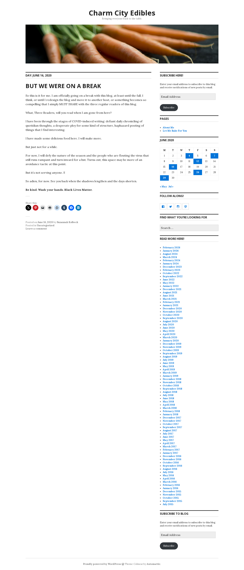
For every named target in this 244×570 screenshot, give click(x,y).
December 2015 (172, 491)
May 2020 (169, 331)
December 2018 (172, 379)
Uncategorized (45, 225)
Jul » (170, 186)
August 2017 (170, 430)
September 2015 (172, 501)
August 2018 (170, 391)
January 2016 (170, 488)
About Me (168, 127)
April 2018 (169, 404)
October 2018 (171, 385)
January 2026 (171, 250)
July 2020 (168, 324)
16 (173, 166)
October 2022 (171, 273)
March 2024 (170, 257)
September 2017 (172, 427)
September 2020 (173, 318)
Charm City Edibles (122, 13)
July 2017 (168, 433)
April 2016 (169, 478)
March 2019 (170, 372)
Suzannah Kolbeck (67, 222)
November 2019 (172, 347)
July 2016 (168, 472)
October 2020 (171, 314)
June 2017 (168, 436)
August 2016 (170, 469)
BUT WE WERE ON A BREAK (63, 86)
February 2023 (171, 270)
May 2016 (168, 475)
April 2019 (169, 369)
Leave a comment (36, 228)
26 (197, 172)
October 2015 (171, 497)
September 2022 (173, 276)
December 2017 (172, 417)
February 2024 (171, 260)
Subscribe (168, 107)
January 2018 (170, 414)
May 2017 (168, 440)
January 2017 (170, 452)
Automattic (153, 564)
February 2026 (171, 247)
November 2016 (172, 459)
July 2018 (168, 395)
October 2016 (171, 462)
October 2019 (171, 350)
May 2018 (168, 401)
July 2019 (168, 359)
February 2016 (171, 485)
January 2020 (171, 340)
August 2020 (170, 321)
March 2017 (169, 446)
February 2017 (171, 449)
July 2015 (168, 504)
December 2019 (172, 343)
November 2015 (172, 494)
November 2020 (172, 311)
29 (164, 177)
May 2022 (168, 282)
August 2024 (170, 253)
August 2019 (170, 356)
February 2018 (171, 411)
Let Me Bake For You (175, 130)
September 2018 (172, 388)
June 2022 (169, 279)
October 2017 (171, 424)
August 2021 (170, 292)
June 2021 (168, 295)
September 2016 (172, 465)
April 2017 (169, 443)
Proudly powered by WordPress (102, 564)
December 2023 (172, 266)
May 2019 (168, 366)
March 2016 (170, 481)
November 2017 (172, 420)
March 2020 (170, 337)
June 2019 (168, 363)
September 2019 (172, 353)
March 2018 (170, 408)
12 (197, 161)
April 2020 (169, 334)
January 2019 (170, 375)
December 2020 (172, 308)
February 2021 (171, 302)
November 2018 (172, 382)
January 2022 (171, 286)
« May (163, 186)
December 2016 (172, 456)
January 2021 (170, 305)
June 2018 (168, 398)
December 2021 (172, 289)
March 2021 (170, 298)
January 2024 (171, 263)
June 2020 (169, 327)
